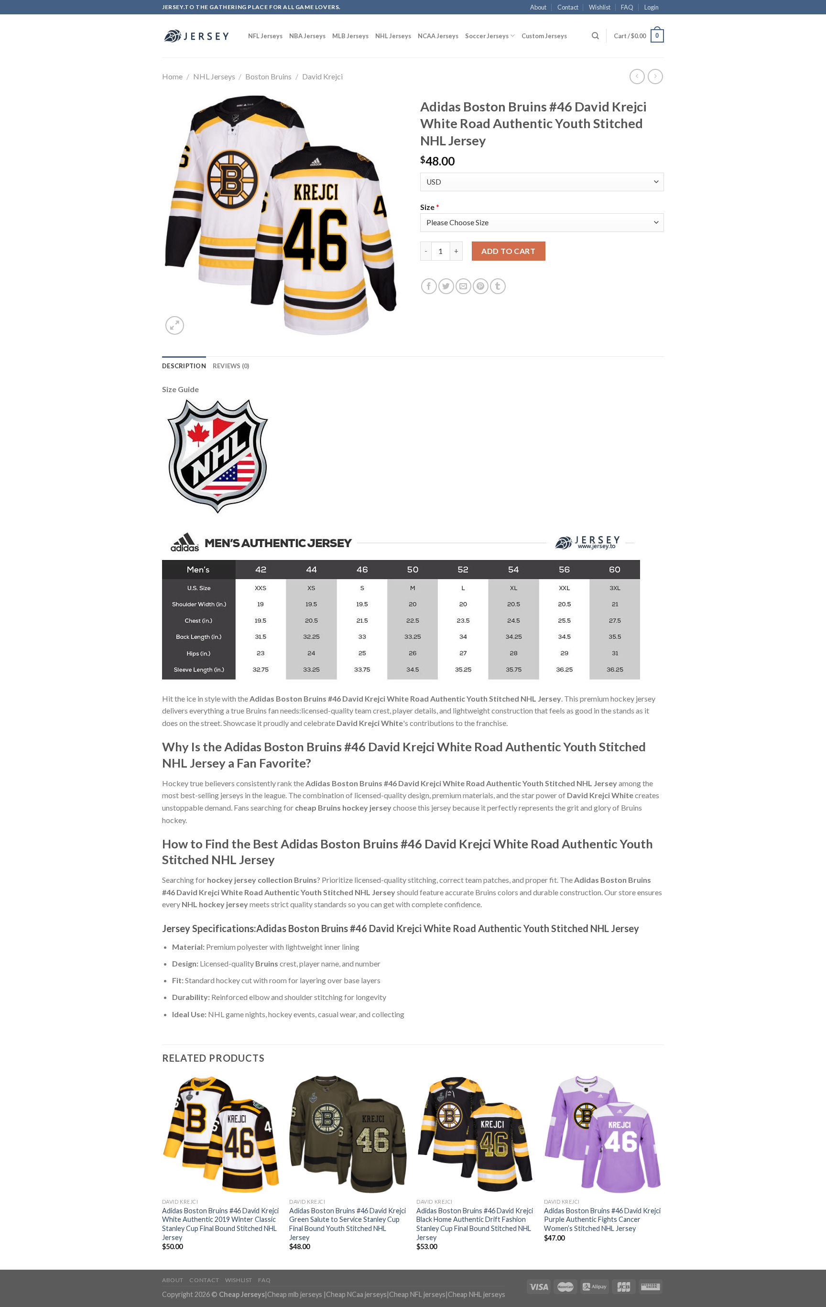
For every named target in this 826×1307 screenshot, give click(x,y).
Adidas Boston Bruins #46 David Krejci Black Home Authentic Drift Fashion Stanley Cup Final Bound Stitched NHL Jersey (474, 1224)
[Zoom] (174, 325)
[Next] (661, 1172)
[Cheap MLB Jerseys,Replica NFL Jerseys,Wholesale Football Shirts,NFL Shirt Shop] (198, 36)
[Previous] (162, 1172)
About (538, 7)
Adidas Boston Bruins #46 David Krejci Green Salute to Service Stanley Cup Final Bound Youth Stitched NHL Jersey (347, 1224)
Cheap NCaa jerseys (356, 1294)
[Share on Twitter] (446, 286)
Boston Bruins (268, 76)
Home (172, 76)
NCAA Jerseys (438, 36)
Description (184, 366)
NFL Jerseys (265, 36)
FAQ (627, 7)
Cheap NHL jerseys (476, 1294)
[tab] (184, 365)
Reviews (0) (231, 366)
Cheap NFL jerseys (417, 1294)
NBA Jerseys (307, 36)
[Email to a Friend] (463, 286)
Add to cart (508, 250)
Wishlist (599, 7)
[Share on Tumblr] (498, 286)
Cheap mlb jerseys (294, 1294)
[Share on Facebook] (429, 286)
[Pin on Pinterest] (481, 286)
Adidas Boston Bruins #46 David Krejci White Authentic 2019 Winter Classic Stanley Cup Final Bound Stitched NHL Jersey (220, 1224)
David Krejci (322, 76)
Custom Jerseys (544, 36)
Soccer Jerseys (487, 36)
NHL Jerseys (393, 36)
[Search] (595, 36)
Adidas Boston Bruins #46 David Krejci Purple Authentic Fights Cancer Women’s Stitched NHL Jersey (602, 1219)
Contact (567, 7)
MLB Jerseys (350, 36)
